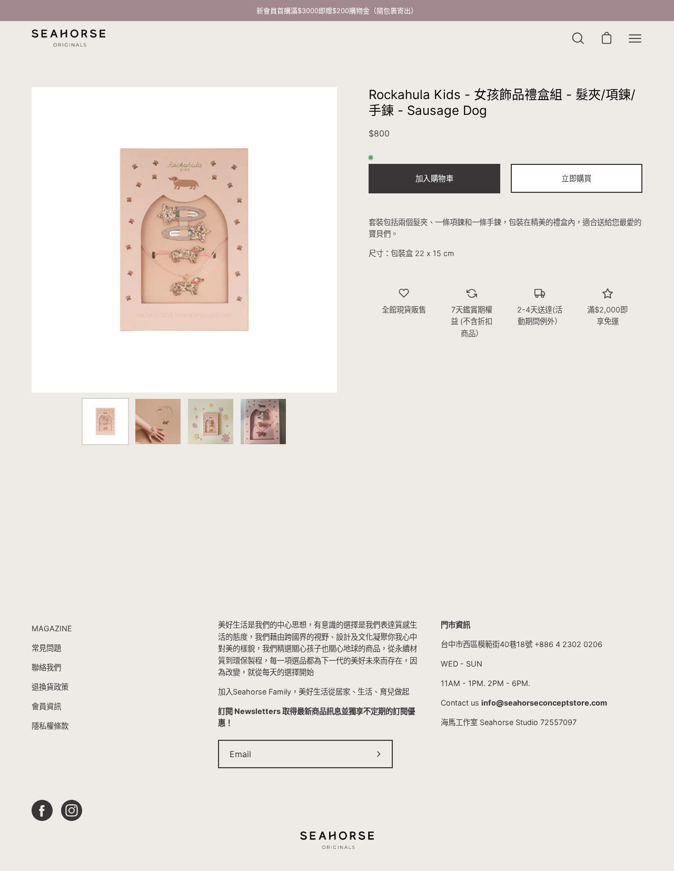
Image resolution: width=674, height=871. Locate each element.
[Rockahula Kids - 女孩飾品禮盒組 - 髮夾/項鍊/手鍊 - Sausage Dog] (105, 421)
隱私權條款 (50, 725)
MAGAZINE (52, 628)
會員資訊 (46, 706)
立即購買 (576, 178)
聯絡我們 (46, 667)
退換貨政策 (50, 686)
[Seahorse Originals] (68, 38)
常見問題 (46, 647)
